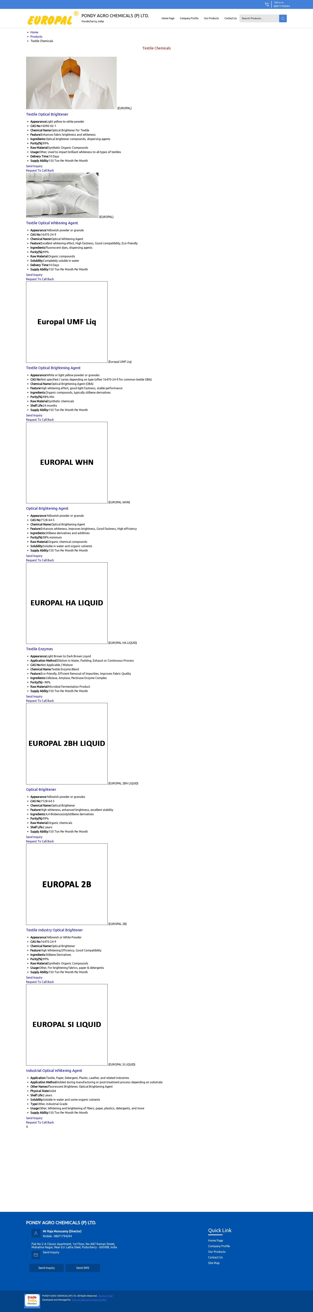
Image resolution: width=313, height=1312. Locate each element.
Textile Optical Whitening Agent (52, 223)
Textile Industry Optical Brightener (54, 930)
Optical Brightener (41, 789)
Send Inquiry (34, 166)
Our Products (211, 18)
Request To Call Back (40, 170)
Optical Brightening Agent (47, 508)
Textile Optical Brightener (47, 114)
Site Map (214, 1263)
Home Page (168, 18)
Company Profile (189, 18)
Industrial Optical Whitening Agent (54, 1070)
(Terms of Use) (105, 1296)
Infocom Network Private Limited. (89, 1300)
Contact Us (230, 18)
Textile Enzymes (39, 649)
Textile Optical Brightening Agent (53, 368)
